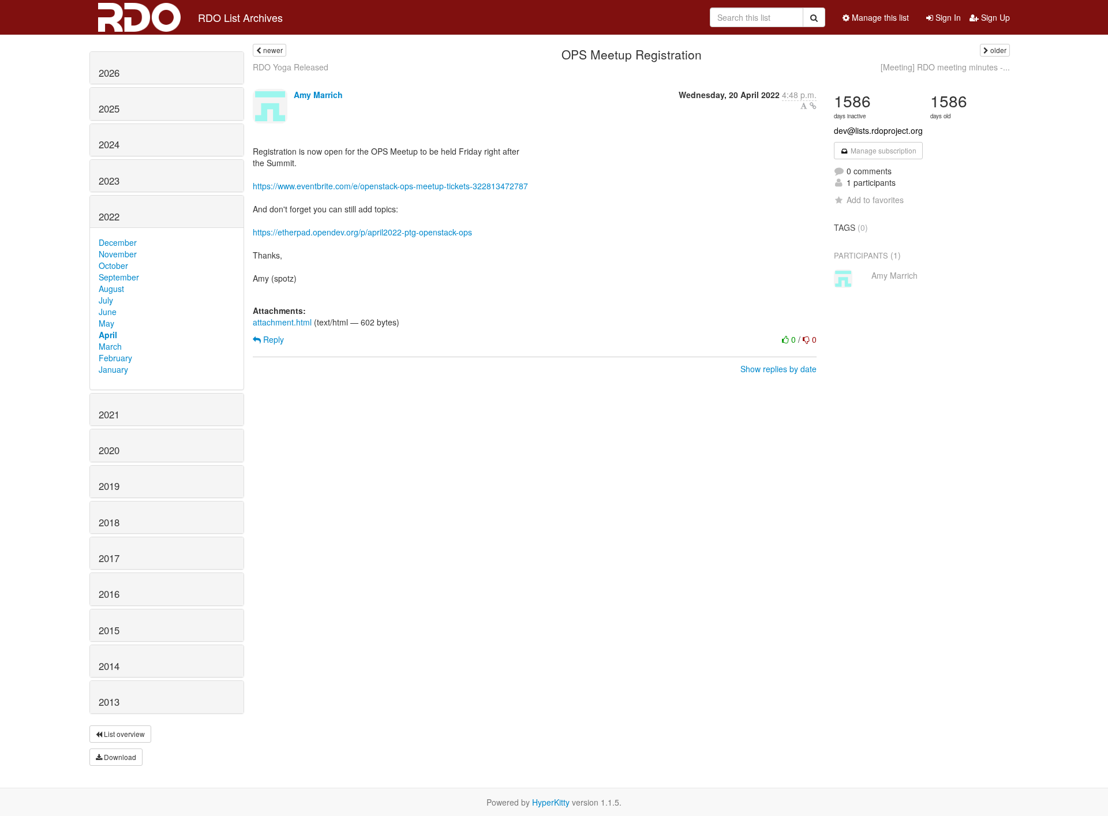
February (115, 358)
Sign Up (994, 17)
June (108, 311)
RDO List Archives (240, 17)
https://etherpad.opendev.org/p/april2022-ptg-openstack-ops (362, 232)
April (108, 334)
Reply (272, 339)
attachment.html (282, 322)
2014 (109, 666)
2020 (109, 450)
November (118, 254)
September (119, 277)
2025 (109, 108)
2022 (109, 216)
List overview (123, 734)
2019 (109, 486)
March (110, 346)
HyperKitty (551, 802)
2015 (109, 630)
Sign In (947, 17)
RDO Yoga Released (290, 67)
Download (119, 757)
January (113, 369)
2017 (109, 558)
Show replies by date (778, 369)
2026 (109, 73)
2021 (109, 414)
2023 (109, 181)
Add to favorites (875, 199)
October (113, 265)
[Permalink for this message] (813, 105)
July (106, 300)
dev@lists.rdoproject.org (878, 130)
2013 (109, 702)
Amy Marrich (318, 94)
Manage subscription (882, 150)
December (118, 242)
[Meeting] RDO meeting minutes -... (945, 67)
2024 (109, 144)
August (111, 288)
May (106, 323)
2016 (109, 594)
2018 (109, 522)
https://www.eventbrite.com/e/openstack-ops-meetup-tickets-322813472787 (390, 186)
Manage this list (879, 17)
